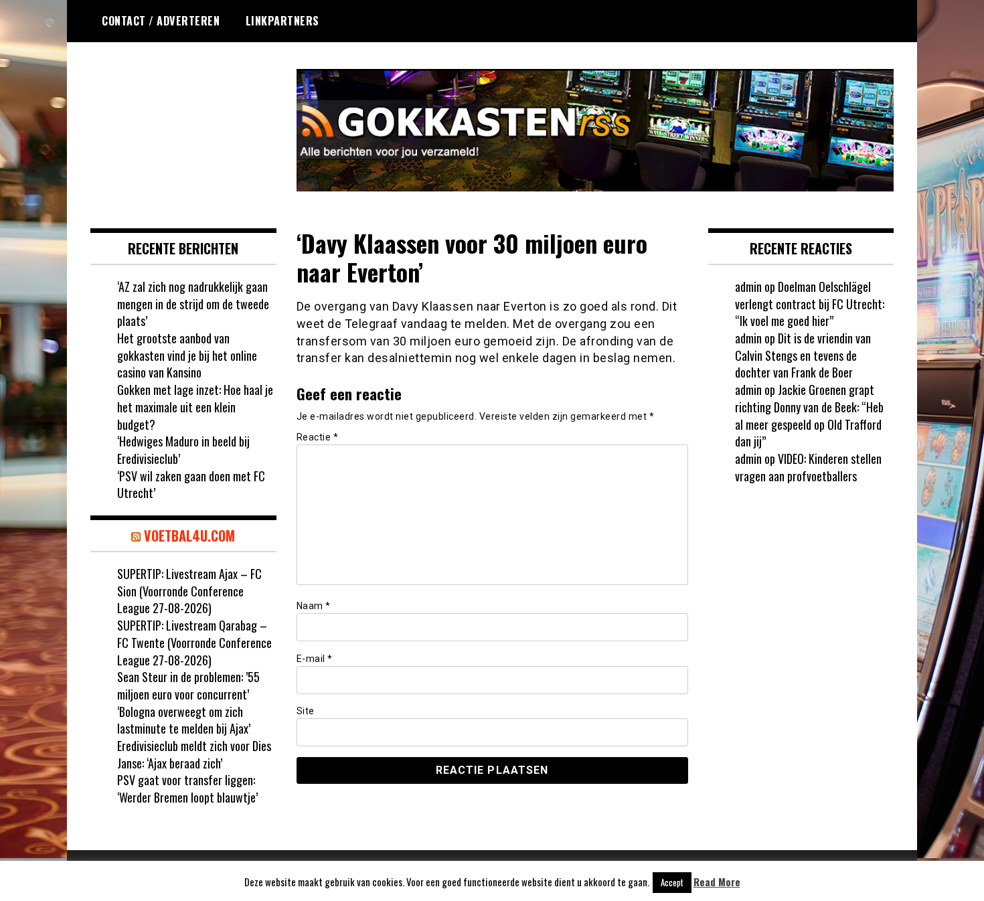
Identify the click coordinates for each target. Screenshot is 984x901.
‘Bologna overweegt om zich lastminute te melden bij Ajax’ (183, 720)
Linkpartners (282, 21)
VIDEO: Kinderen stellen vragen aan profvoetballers (808, 467)
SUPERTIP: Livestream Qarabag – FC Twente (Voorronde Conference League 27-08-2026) (194, 642)
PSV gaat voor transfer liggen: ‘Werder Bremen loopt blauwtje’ (187, 788)
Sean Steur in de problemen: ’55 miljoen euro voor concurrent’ (188, 685)
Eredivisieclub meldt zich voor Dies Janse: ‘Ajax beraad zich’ (194, 754)
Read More (716, 882)
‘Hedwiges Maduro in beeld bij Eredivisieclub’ (183, 449)
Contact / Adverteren (161, 21)
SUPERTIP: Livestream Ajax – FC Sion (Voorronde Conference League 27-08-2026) (189, 591)
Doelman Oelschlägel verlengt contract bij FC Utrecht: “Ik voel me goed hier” (809, 303)
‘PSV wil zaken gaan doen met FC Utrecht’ (191, 484)
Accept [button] (672, 882)
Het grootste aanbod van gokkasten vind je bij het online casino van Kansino (187, 355)
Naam (314, 605)
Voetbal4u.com (189, 535)
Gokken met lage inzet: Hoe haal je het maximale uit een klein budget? (195, 406)
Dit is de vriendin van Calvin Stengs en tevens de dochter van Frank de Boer (803, 355)
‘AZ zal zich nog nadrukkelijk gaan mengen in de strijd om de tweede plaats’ (193, 303)
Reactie (318, 437)
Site (306, 711)
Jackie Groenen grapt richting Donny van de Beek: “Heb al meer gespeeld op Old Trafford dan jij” (809, 415)
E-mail (315, 658)
